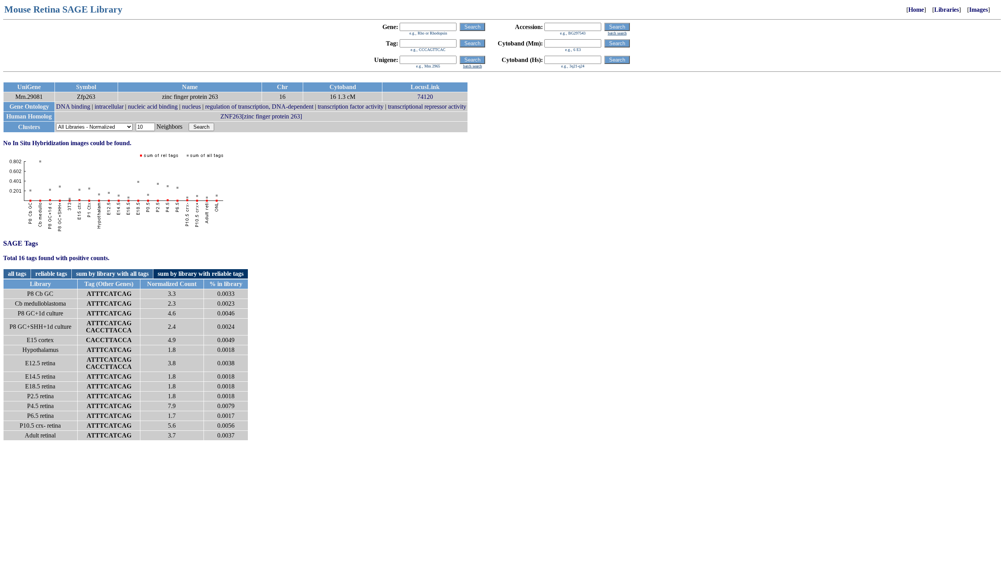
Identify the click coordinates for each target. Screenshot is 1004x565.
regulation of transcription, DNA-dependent (259, 106)
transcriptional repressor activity (427, 106)
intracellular (109, 106)
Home (916, 9)
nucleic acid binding (153, 106)
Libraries (946, 9)
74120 (425, 96)
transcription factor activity (351, 106)
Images (978, 9)
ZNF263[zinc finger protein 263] (261, 116)
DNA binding (73, 106)
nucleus (191, 106)
